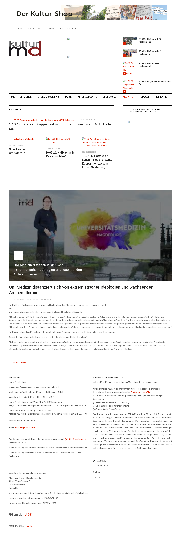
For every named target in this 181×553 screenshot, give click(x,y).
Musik (68, 97)
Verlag (21, 28)
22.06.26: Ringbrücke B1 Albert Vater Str (155, 83)
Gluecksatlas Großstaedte (17, 151)
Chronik (52, 28)
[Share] (162, 28)
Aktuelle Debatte (87, 97)
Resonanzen (72, 28)
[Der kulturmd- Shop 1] (90, 12)
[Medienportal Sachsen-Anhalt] (90, 45)
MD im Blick (25, 97)
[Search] (168, 28)
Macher (41, 28)
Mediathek (129, 97)
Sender (31, 28)
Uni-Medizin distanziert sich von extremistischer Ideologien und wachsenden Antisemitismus (81, 290)
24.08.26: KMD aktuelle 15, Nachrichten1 (150, 65)
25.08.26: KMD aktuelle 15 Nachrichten (150, 53)
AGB (61, 28)
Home (12, 97)
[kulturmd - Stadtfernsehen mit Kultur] (25, 48)
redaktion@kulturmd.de (25, 427)
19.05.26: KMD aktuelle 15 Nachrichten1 (60, 154)
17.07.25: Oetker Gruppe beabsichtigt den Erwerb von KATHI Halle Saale (60, 126)
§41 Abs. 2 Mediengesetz (76, 439)
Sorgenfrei (162, 97)
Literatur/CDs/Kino (48, 97)
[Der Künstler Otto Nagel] (90, 64)
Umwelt (145, 97)
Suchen (96, 472)
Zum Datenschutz (100, 466)
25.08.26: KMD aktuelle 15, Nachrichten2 (150, 40)
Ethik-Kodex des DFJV (140, 392)
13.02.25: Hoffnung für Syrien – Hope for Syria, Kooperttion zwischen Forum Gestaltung (97, 161)
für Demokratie (110, 97)
